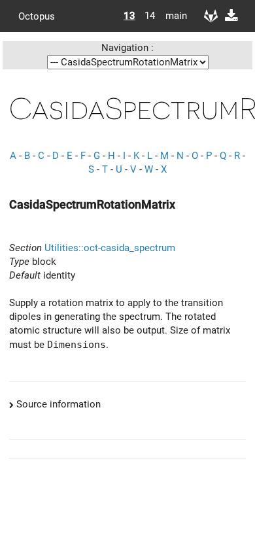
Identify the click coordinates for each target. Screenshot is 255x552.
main (171, 16)
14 (149, 16)
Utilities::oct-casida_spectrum (109, 248)
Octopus (36, 16)
